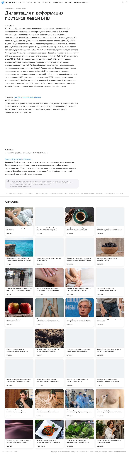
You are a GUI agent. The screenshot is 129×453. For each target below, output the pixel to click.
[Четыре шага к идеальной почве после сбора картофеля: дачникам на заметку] (49, 343)
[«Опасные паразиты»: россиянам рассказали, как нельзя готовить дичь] (19, 373)
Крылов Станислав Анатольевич (27, 97)
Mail (3, 451)
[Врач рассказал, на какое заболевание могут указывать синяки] (49, 312)
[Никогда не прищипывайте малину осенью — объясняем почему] (110, 373)
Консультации (9, 8)
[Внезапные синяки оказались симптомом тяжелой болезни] (49, 282)
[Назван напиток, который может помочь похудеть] (110, 434)
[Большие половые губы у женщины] (19, 221)
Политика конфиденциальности (117, 451)
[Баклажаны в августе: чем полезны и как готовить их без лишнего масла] (49, 434)
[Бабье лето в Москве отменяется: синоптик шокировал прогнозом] (19, 282)
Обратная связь (84, 451)
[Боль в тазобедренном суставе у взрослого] (110, 312)
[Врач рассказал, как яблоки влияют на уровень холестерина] (110, 221)
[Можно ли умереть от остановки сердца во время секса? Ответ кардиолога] (79, 252)
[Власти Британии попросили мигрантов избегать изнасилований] (79, 373)
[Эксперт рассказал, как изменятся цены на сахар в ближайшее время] (19, 343)
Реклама (16, 451)
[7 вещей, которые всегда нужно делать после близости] (110, 343)
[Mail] (3, 2)
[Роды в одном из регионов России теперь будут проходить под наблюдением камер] (79, 403)
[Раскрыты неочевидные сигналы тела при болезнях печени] (79, 282)
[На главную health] (10, 2)
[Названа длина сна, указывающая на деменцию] (49, 252)
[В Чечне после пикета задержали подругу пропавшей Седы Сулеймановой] (79, 343)
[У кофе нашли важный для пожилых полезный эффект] (79, 221)
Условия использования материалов (68, 451)
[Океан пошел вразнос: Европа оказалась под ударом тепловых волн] (19, 252)
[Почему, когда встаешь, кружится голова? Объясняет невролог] (19, 434)
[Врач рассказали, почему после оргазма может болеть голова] (49, 403)
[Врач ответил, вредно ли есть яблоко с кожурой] (19, 312)
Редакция (54, 451)
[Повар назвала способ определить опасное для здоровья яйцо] (110, 282)
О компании (9, 451)
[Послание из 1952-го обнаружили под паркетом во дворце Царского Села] (49, 221)
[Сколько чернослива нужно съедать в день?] (110, 252)
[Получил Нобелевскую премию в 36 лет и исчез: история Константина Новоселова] (19, 403)
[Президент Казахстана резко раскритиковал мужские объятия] (79, 312)
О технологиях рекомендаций (98, 451)
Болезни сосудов (21, 8)
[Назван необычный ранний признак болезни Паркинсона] (49, 373)
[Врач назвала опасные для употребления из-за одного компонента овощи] (79, 434)
